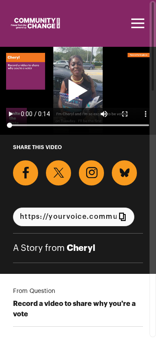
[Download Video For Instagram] (91, 172)
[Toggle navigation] (136, 23)
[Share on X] (58, 172)
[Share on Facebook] (25, 172)
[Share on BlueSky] (124, 172)
